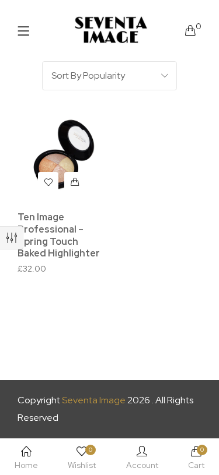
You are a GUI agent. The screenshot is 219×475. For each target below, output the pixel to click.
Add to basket (74, 182)
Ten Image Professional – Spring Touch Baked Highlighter (59, 235)
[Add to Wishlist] (48, 182)
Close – (11, 238)
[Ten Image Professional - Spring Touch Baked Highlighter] (61, 157)
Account (142, 465)
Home (26, 465)
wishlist (82, 458)
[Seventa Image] (111, 31)
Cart (196, 458)
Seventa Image (94, 400)
